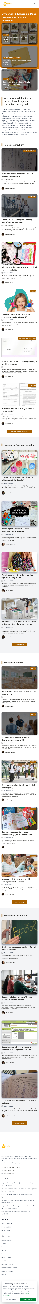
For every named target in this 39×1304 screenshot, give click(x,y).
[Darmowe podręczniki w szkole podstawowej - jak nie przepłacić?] (19, 818)
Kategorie (6, 1236)
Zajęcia (4, 1261)
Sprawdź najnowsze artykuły (19, 431)
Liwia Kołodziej (10, 493)
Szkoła (4, 1243)
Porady (4, 1274)
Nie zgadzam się (11, 1299)
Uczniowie (5, 1247)
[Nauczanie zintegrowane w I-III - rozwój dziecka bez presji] (19, 865)
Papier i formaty (6, 1257)
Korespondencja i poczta (9, 1267)
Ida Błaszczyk (9, 590)
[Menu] (32, 4)
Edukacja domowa (7, 1271)
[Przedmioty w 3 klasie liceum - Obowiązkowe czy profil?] (19, 723)
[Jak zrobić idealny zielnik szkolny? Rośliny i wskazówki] (19, 33)
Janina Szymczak (10, 544)
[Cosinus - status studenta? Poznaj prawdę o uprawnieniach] (19, 982)
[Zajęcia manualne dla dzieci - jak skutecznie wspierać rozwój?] (19, 300)
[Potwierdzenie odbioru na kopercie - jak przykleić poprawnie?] (19, 347)
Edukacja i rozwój (7, 1264)
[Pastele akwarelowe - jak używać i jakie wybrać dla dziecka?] (19, 462)
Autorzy (5, 1219)
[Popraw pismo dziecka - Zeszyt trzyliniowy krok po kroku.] (19, 513)
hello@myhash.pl (9, 1173)
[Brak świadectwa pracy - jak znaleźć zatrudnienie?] (19, 394)
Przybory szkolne (7, 1240)
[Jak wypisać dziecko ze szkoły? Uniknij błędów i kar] (19, 677)
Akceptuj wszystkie (28, 1299)
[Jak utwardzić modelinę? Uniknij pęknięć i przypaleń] (19, 79)
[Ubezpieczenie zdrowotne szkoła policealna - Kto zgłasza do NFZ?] (19, 1032)
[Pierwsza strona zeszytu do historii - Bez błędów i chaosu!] (19, 159)
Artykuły (5, 1179)
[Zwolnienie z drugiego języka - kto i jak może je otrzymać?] (19, 932)
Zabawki (4, 1250)
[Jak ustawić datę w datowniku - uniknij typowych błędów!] (19, 253)
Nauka (4, 1254)
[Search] (35, 4)
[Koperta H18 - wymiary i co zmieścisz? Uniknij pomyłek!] (19, 56)
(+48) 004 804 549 (9, 1170)
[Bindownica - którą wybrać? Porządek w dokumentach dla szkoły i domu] (19, 608)
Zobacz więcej (19, 644)
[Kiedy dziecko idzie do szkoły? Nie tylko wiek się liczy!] (19, 771)
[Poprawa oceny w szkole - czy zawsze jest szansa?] (19, 1084)
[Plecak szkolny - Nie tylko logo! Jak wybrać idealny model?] (19, 562)
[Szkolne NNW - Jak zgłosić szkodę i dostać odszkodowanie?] (19, 205)
